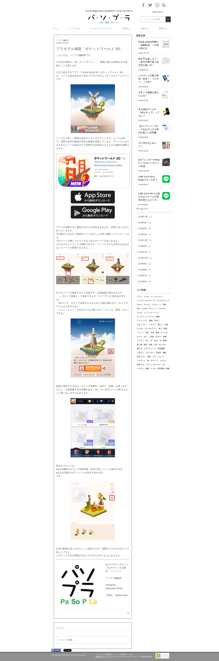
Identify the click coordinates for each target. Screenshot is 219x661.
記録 (150, 345)
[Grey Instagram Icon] (157, 5)
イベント (140, 333)
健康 (157, 317)
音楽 (166, 325)
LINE (155, 345)
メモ (154, 357)
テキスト (140, 369)
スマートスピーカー (153, 365)
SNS (145, 337)
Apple (156, 341)
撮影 (164, 353)
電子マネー (141, 357)
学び (138, 309)
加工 (160, 329)
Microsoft (162, 345)
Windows (162, 309)
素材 (165, 329)
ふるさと (140, 353)
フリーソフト (142, 321)
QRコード (154, 361)
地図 (165, 337)
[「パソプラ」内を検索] (168, 19)
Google (144, 309)
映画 (164, 341)
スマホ (146, 297)
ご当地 (151, 337)
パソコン (140, 301)
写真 (164, 305)
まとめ (139, 313)
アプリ (139, 297)
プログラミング (150, 349)
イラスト (140, 341)
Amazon (158, 337)
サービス (147, 305)
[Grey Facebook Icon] (143, 5)
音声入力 (140, 365)
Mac (147, 341)
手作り (156, 321)
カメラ (139, 337)
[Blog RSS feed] (164, 5)
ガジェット (153, 309)
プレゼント (141, 361)
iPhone (139, 305)
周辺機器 (161, 349)
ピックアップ (142, 317)
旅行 (147, 333)
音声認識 (161, 369)
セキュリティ (142, 325)
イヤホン (163, 361)
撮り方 (139, 349)
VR (151, 341)
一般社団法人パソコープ (103, 657)
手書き (158, 353)
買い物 (139, 345)
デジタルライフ (163, 301)
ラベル (153, 369)
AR (164, 365)
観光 (145, 345)
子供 (152, 333)
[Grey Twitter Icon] (150, 5)
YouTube (140, 329)
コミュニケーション (152, 313)
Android (148, 301)
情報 (147, 369)
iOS (154, 301)
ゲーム (151, 317)
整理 (157, 333)
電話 (149, 357)
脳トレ (160, 325)
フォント (161, 357)
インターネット (157, 297)
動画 (151, 321)
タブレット (156, 305)
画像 (168, 369)
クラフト (152, 325)
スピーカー (149, 353)
